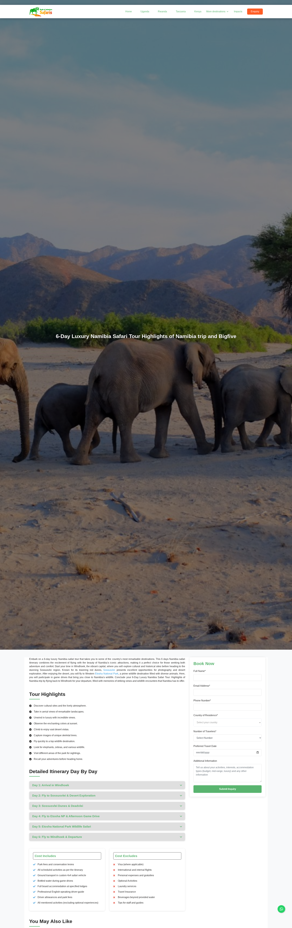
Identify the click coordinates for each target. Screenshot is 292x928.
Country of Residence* (205, 715)
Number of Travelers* (204, 731)
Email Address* (201, 685)
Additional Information (205, 760)
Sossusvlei (109, 670)
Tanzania (181, 11)
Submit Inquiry (227, 789)
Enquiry (255, 11)
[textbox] (227, 722)
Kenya (197, 11)
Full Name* (199, 671)
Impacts (238, 11)
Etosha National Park (106, 673)
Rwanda (162, 11)
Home (128, 11)
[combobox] (227, 722)
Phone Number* (202, 700)
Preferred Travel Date (205, 746)
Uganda (145, 11)
